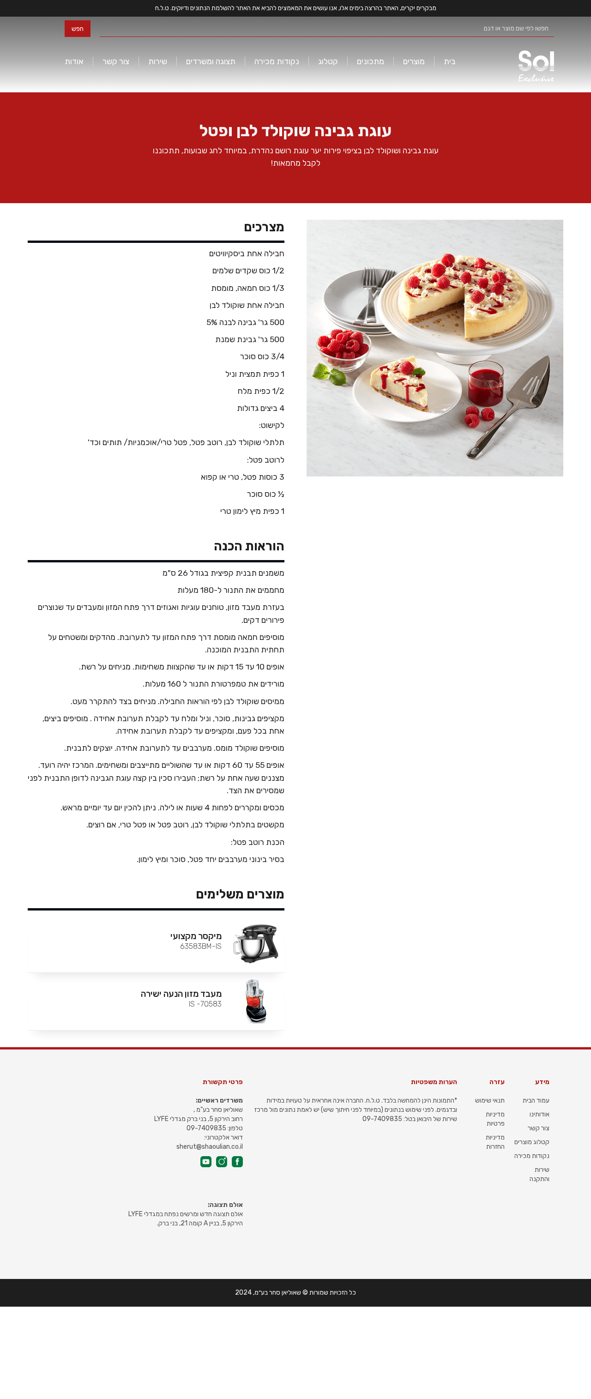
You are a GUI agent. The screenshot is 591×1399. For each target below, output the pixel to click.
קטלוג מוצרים (531, 1142)
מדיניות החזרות (495, 1142)
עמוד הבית (536, 1100)
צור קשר (116, 61)
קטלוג (328, 61)
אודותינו (539, 1114)
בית (450, 61)
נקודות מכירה (276, 61)
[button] (450, 61)
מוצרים (414, 61)
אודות (74, 61)
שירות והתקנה (539, 1174)
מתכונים (370, 61)
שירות (157, 61)
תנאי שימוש (490, 1100)
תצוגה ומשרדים (210, 61)
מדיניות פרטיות (495, 1119)
